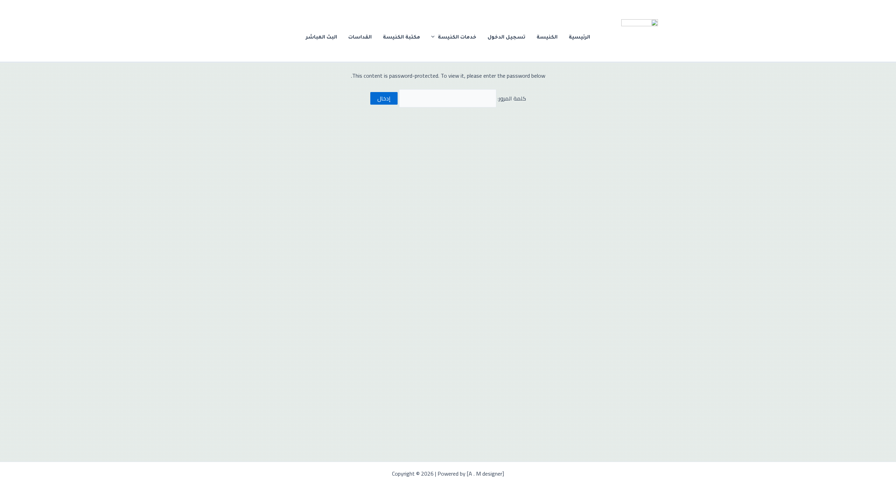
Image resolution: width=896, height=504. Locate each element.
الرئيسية (579, 38)
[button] (434, 38)
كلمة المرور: (511, 98)
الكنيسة (547, 38)
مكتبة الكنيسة (401, 38)
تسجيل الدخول (506, 38)
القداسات (360, 38)
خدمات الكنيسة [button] (457, 38)
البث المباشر (321, 38)
